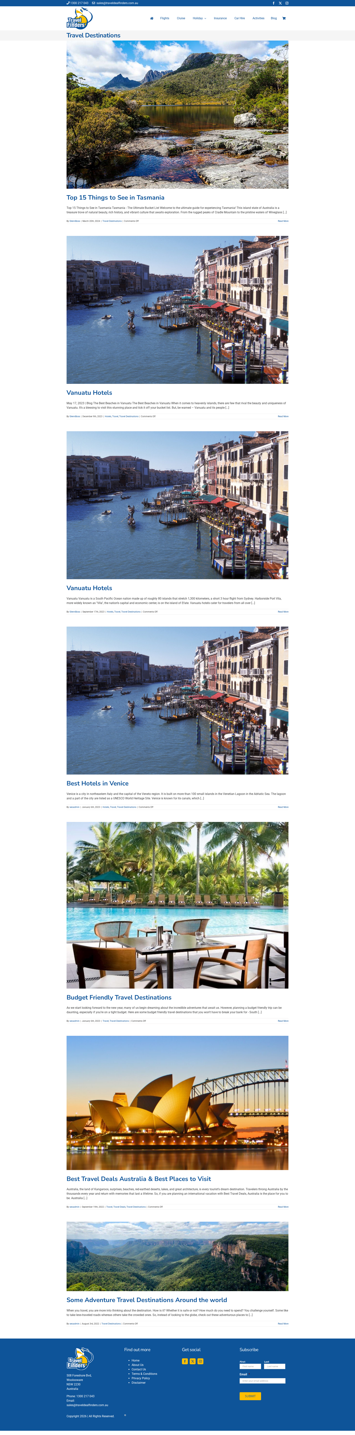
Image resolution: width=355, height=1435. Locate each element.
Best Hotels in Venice (98, 783)
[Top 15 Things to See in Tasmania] (177, 115)
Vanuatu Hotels (89, 392)
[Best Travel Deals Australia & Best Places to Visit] (177, 1103)
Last (266, 1361)
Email (245, 1374)
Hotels (108, 416)
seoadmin (75, 807)
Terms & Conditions (144, 1374)
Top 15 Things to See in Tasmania (116, 197)
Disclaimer (139, 1382)
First (242, 1361)
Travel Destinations (112, 221)
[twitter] (280, 3)
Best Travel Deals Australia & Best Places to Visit (139, 1179)
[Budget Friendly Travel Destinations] (177, 905)
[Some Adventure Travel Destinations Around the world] (177, 1256)
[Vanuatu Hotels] (177, 310)
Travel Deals (119, 1207)
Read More (283, 221)
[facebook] (273, 3)
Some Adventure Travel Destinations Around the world (147, 1300)
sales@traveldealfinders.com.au (117, 3)
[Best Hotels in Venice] (177, 701)
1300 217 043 (79, 3)
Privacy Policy (141, 1378)
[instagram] (286, 3)
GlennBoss (75, 221)
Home (135, 1360)
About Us (137, 1365)
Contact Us (139, 1369)
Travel (115, 416)
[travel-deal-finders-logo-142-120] (80, 8)
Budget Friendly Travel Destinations (119, 997)
